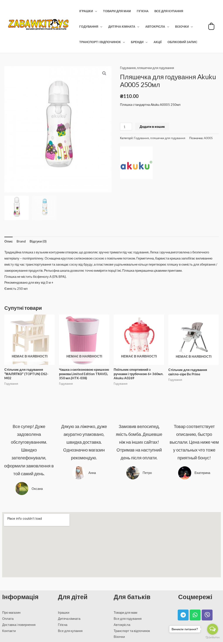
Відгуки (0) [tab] (38, 241)
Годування (88, 26)
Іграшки (86, 11)
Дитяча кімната (121, 26)
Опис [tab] (8, 241)
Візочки (182, 26)
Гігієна (143, 11)
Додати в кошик (152, 126)
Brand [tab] (21, 241)
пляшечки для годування (155, 68)
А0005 (208, 138)
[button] (104, 73)
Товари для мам (117, 11)
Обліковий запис (182, 42)
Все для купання (168, 11)
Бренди (137, 42)
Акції (158, 42)
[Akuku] (136, 163)
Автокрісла (155, 26)
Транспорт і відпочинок (100, 42)
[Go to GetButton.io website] (213, 637)
